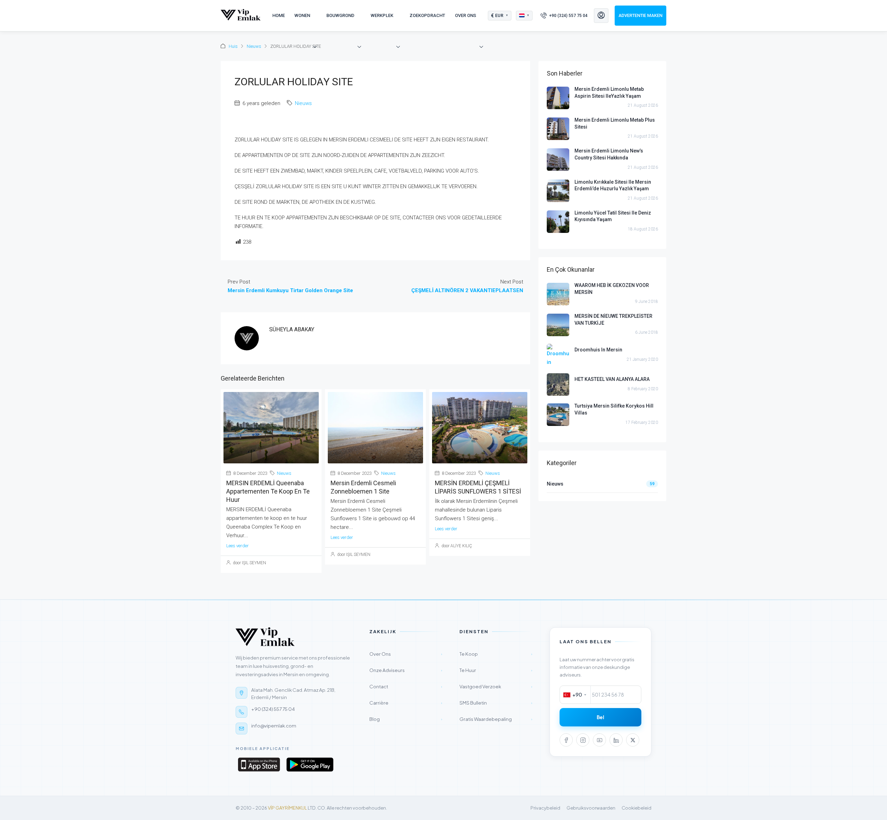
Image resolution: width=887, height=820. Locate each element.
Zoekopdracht (427, 15)
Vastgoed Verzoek (495, 686)
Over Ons (465, 15)
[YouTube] (599, 740)
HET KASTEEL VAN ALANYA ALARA (612, 379)
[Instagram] (582, 740)
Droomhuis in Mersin (598, 349)
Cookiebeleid (636, 808)
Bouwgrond (340, 15)
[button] (500, 15)
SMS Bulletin (495, 703)
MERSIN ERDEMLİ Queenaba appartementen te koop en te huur (268, 491)
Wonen (302, 15)
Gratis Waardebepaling (495, 719)
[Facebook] (566, 740)
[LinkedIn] (616, 740)
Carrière (405, 703)
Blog (405, 719)
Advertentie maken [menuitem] (640, 15)
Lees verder (237, 545)
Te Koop (495, 654)
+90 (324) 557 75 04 (273, 709)
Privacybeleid (545, 808)
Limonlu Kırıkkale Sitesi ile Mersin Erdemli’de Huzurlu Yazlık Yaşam (612, 185)
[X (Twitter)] (632, 740)
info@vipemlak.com (273, 726)
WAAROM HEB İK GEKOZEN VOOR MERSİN (611, 288)
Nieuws (254, 46)
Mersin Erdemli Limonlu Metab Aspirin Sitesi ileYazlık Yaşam (609, 92)
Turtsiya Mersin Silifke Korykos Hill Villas (613, 409)
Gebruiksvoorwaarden (591, 808)
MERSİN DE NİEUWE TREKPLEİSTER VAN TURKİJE (613, 319)
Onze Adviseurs (405, 670)
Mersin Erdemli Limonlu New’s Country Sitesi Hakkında (608, 154)
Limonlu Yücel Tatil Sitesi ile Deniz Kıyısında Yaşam (612, 216)
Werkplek (382, 15)
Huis (233, 46)
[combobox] (575, 695)
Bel (600, 717)
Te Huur (495, 670)
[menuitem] (564, 15)
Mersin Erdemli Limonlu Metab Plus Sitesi (614, 123)
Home (278, 15)
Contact (405, 686)
